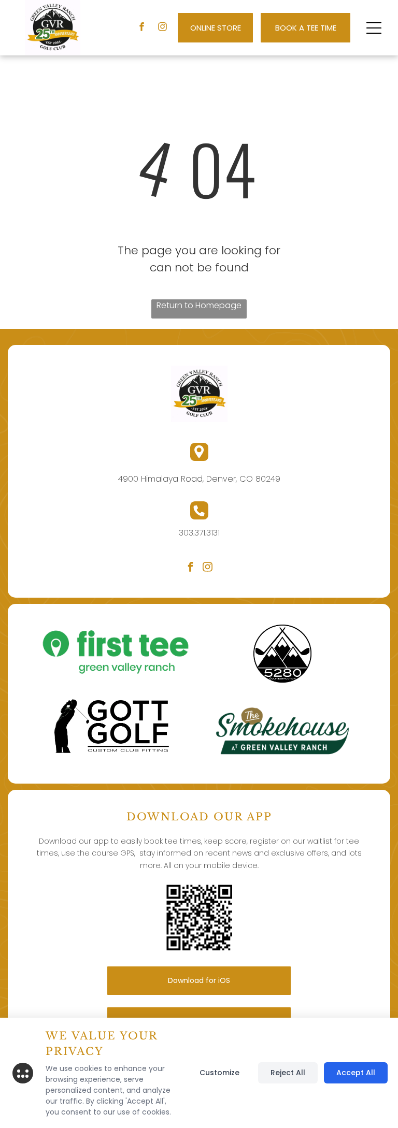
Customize (219, 1072)
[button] (373, 28)
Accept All (355, 1072)
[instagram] (162, 28)
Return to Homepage (199, 305)
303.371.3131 (199, 533)
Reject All (288, 1072)
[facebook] (141, 28)
